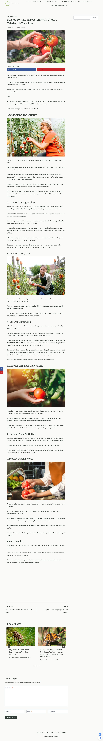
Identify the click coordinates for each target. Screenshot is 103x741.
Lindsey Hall (12, 27)
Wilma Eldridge (15, 657)
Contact (63, 732)
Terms (57, 732)
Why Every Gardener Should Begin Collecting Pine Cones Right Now (19, 652)
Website (52, 711)
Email (29, 711)
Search (95, 17)
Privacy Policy (49, 732)
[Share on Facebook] (1, 369)
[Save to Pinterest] (1, 372)
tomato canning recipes (32, 511)
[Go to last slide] (9, 646)
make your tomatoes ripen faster (26, 245)
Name (7, 711)
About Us (40, 732)
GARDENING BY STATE (85, 2)
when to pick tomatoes (27, 206)
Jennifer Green (45, 659)
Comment (9, 688)
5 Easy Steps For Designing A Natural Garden (55, 609)
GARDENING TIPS (12, 16)
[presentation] (20, 636)
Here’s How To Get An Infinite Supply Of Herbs (18, 609)
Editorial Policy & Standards (59, 5)
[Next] (63, 646)
